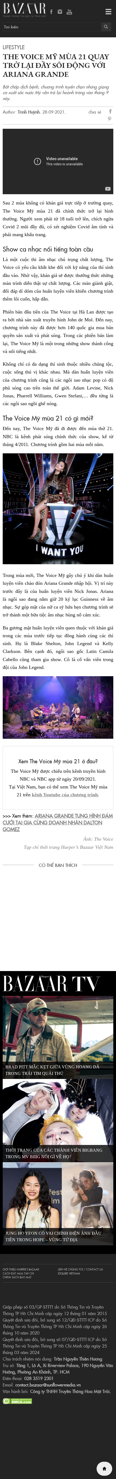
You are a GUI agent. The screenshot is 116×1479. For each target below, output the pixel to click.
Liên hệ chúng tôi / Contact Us (80, 1269)
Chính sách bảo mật (17, 1277)
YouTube (69, 12)
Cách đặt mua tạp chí (18, 1273)
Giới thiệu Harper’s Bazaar (21, 1269)
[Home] (104, 1469)
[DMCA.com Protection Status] (17, 1400)
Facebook (51, 12)
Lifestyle (14, 47)
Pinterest (110, 119)
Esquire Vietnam (69, 1273)
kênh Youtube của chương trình (65, 794)
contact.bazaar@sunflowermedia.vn (48, 1385)
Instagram (60, 12)
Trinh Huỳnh (29, 112)
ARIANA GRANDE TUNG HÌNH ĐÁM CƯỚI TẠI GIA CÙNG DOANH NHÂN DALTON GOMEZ (58, 822)
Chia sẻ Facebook (110, 112)
